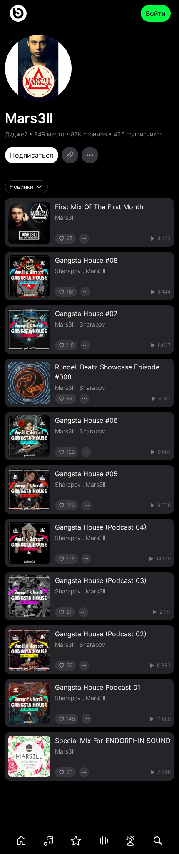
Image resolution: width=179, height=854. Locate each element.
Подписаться (31, 155)
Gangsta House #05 (86, 474)
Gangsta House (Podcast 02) (101, 634)
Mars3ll (65, 217)
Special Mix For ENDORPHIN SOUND (113, 740)
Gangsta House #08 (86, 260)
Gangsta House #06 (86, 420)
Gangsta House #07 (86, 313)
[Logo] (18, 13)
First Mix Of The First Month (99, 207)
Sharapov (68, 270)
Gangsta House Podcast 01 (97, 687)
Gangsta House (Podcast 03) (101, 580)
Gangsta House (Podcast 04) (101, 527)
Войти (156, 13)
